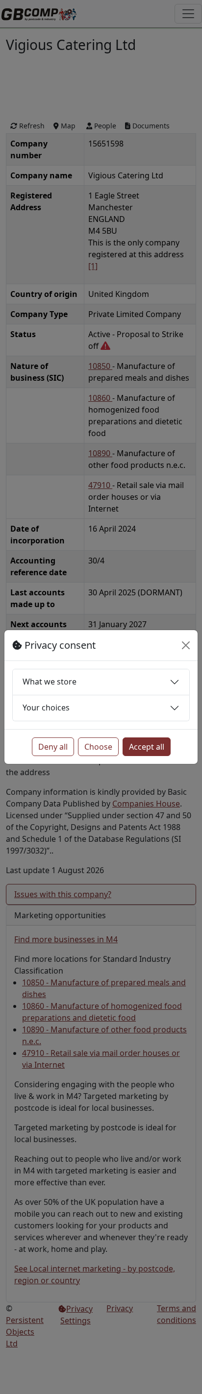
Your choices (46, 707)
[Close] (186, 645)
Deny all (53, 746)
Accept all (146, 746)
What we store (49, 681)
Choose (98, 746)
